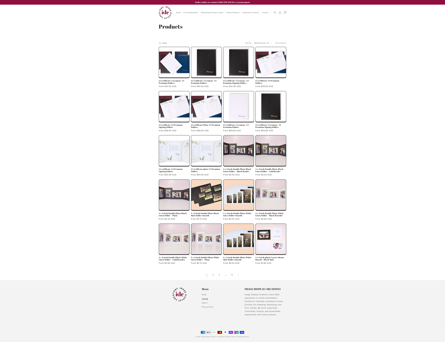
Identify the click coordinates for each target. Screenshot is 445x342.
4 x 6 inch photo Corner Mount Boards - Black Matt (269, 258)
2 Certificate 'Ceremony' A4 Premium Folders (171, 82)
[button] (274, 12)
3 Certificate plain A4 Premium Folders (205, 170)
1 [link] (206, 274)
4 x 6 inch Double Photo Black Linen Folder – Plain (173, 214)
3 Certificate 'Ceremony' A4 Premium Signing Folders (268, 126)
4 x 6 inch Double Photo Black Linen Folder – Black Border (237, 170)
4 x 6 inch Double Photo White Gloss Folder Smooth (237, 214)
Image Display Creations (209, 336)
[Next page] (238, 274)
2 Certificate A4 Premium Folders (267, 82)
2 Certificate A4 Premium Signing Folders (171, 126)
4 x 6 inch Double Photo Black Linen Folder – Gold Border (269, 170)
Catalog (205, 299)
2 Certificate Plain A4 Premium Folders (205, 126)
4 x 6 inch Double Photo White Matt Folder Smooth (237, 258)
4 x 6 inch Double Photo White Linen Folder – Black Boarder (269, 214)
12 (232, 275)
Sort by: (248, 43)
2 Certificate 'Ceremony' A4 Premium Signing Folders (236, 82)
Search (205, 303)
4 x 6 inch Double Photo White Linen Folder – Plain (205, 258)
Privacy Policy (207, 307)
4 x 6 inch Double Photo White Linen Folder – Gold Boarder (173, 258)
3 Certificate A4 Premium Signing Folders (171, 170)
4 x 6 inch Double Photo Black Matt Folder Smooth (205, 214)
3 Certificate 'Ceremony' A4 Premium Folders (236, 126)
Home (204, 295)
